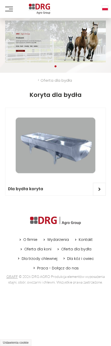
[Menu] (9, 9)
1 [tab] (55, 66)
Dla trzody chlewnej (39, 258)
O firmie (30, 239)
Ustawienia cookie (16, 342)
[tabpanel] (55, 41)
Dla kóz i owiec (80, 258)
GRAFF (12, 276)
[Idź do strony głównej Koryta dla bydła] (39, 9)
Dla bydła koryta (25, 189)
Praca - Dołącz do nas (58, 268)
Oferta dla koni (37, 249)
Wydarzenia (58, 239)
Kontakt (86, 239)
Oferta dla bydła (56, 80)
